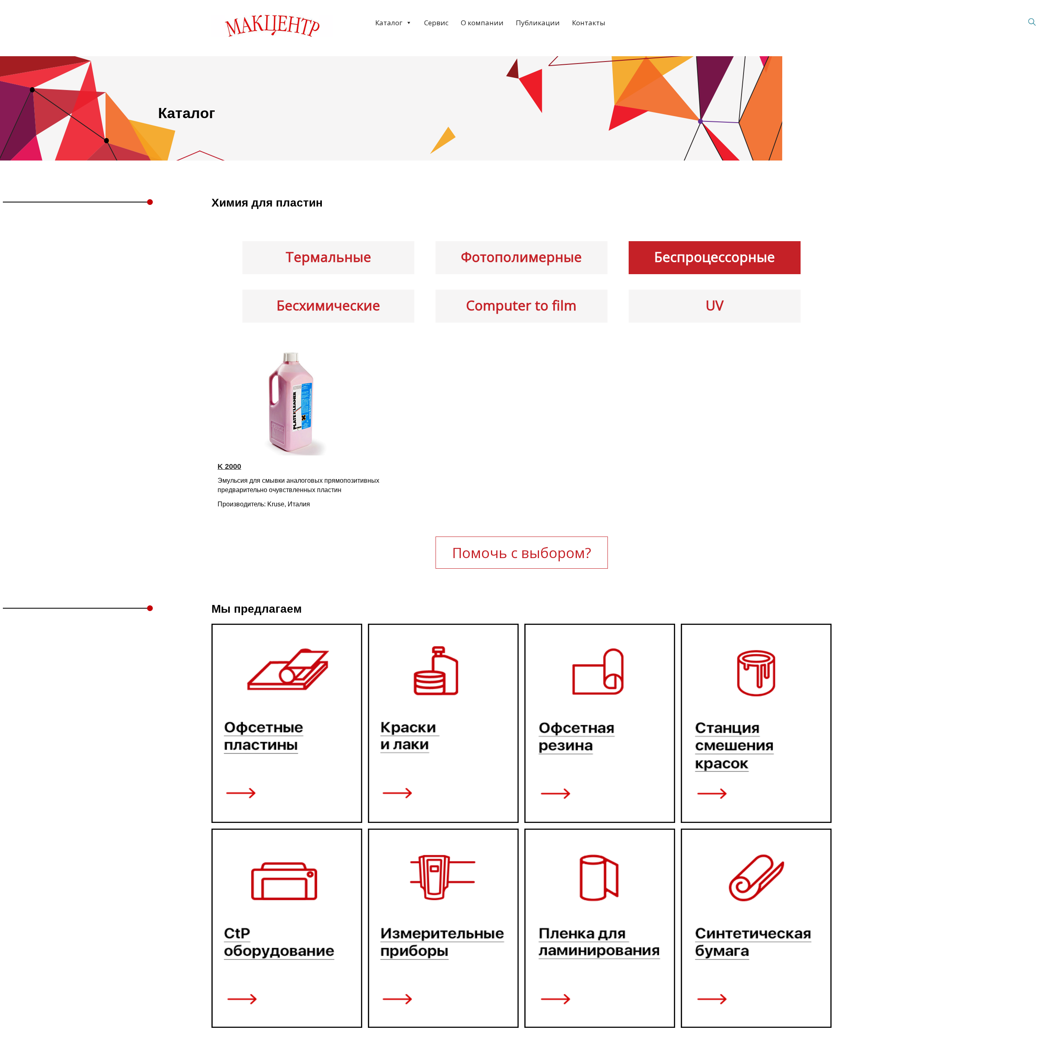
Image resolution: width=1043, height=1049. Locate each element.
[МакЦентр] (272, 26)
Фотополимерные (521, 256)
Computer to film (521, 305)
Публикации (538, 22)
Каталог (389, 22)
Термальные (328, 256)
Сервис (436, 22)
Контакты (588, 22)
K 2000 (229, 466)
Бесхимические (328, 305)
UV (715, 305)
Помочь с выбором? (521, 552)
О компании (482, 22)
